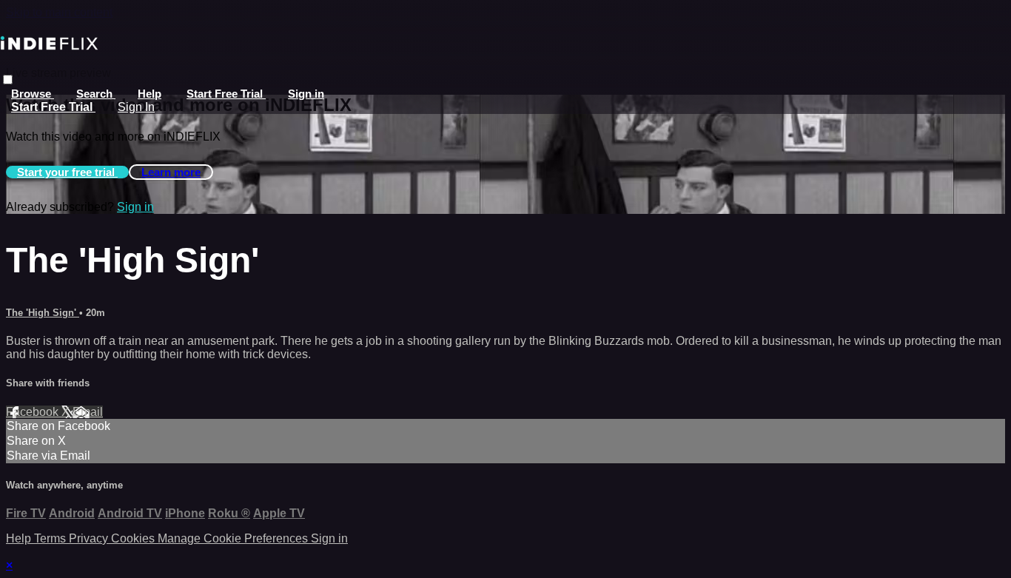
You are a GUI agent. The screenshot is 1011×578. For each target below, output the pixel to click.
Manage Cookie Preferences (234, 538)
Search (95, 93)
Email (88, 412)
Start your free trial (67, 172)
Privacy (90, 538)
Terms (51, 538)
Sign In (136, 107)
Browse (32, 93)
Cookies (134, 538)
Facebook (33, 412)
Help (149, 93)
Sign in (306, 93)
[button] (8, 79)
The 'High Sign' (42, 312)
